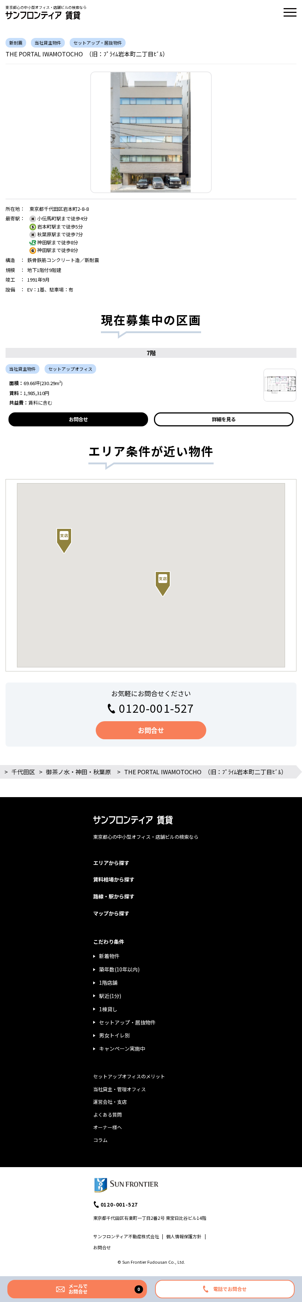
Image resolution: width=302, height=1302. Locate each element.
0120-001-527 (156, 708)
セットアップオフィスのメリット (129, 1076)
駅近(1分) (110, 995)
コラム (100, 1140)
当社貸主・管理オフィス (119, 1089)
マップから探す (111, 913)
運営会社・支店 (110, 1101)
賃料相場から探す (113, 879)
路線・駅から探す (113, 896)
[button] (64, 541)
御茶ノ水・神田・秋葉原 (78, 771)
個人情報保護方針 (183, 1236)
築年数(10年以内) (119, 969)
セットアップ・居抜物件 (127, 1022)
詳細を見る (224, 419)
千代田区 (23, 771)
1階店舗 (108, 982)
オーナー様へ (107, 1127)
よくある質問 (107, 1114)
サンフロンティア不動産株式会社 (126, 1236)
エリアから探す (111, 862)
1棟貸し (108, 1009)
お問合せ (78, 419)
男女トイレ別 (114, 1035)
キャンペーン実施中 (122, 1048)
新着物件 (109, 956)
